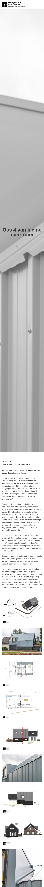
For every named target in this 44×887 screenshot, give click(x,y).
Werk (5, 462)
